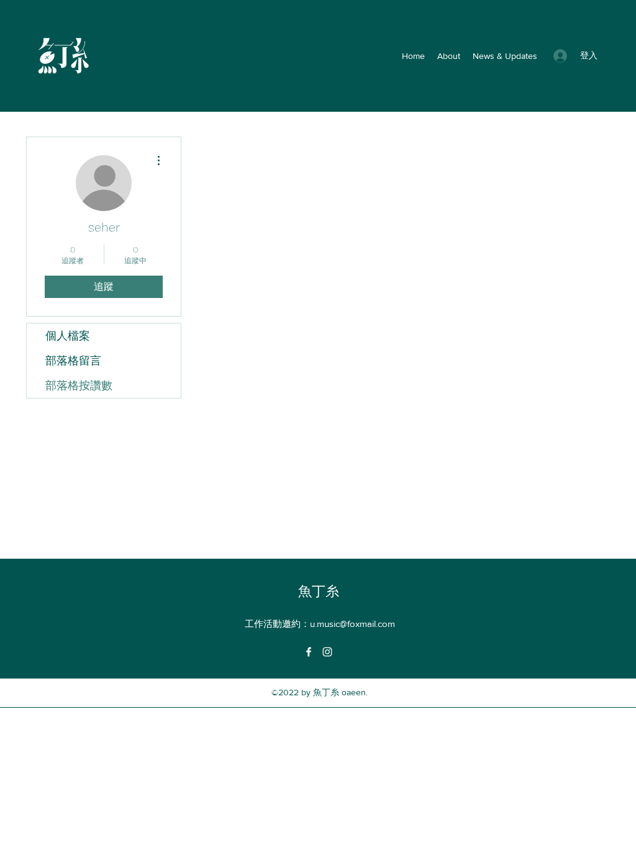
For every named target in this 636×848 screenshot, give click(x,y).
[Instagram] (327, 652)
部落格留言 (73, 360)
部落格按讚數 (78, 385)
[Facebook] (308, 652)
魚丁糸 (318, 591)
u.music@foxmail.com (352, 623)
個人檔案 (67, 335)
